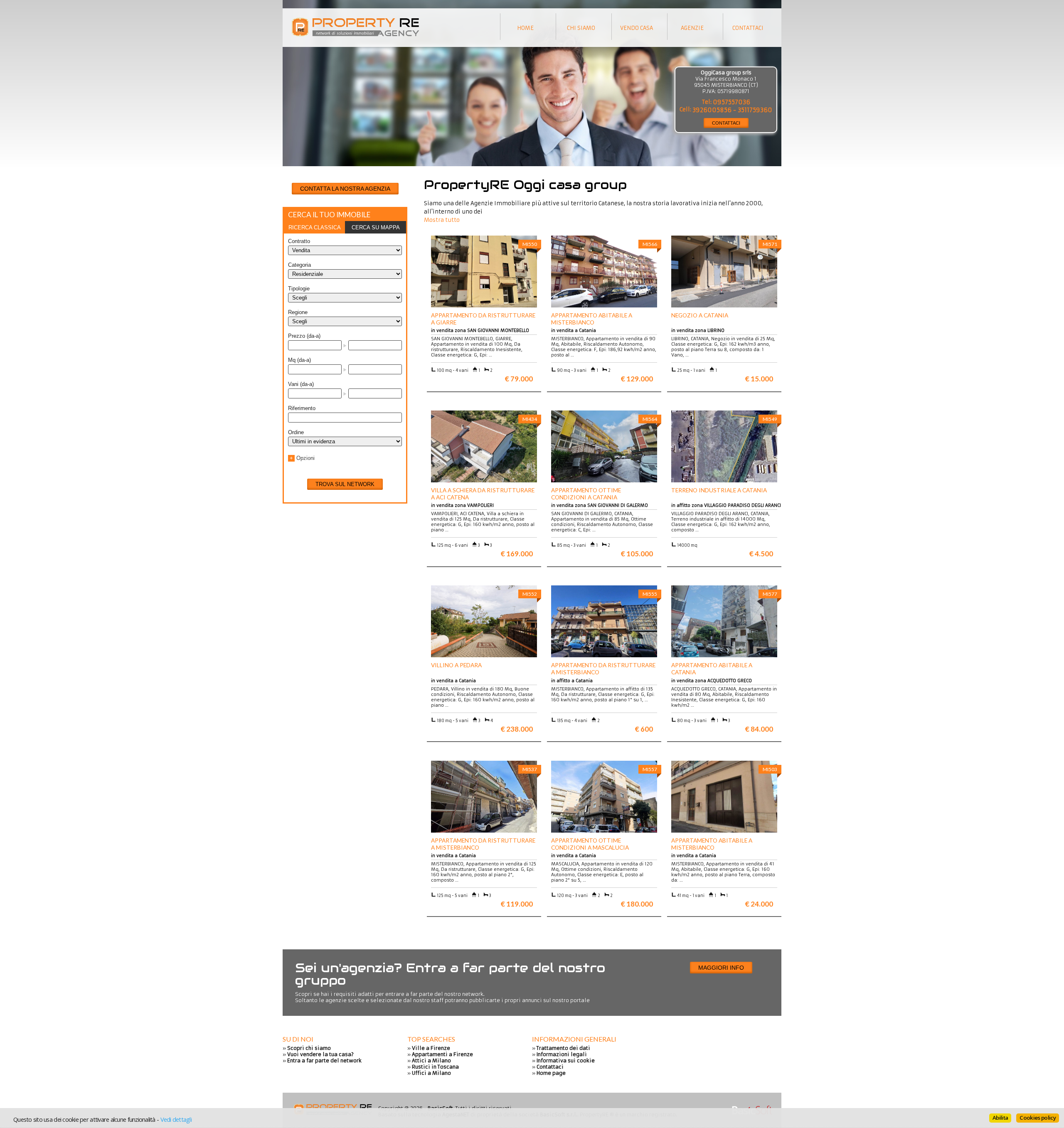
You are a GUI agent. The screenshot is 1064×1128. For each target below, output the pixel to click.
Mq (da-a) (299, 360)
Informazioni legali (562, 1054)
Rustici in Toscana (435, 1067)
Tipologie (299, 288)
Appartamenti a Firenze (442, 1054)
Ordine (296, 432)
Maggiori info (721, 967)
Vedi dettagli (176, 1119)
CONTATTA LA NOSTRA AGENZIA (345, 188)
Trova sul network (344, 484)
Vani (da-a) (301, 384)
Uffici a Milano (431, 1073)
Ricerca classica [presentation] (314, 227)
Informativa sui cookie (566, 1060)
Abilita (1000, 1117)
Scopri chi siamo (309, 1048)
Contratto (299, 241)
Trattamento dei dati (563, 1048)
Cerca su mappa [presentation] (376, 227)
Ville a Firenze (431, 1048)
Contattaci (550, 1067)
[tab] (314, 227)
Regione (298, 312)
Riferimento (301, 408)
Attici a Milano (431, 1060)
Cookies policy (1038, 1117)
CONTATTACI (726, 122)
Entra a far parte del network (324, 1060)
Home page (551, 1073)
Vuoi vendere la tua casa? (320, 1054)
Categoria (299, 265)
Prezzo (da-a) (304, 336)
